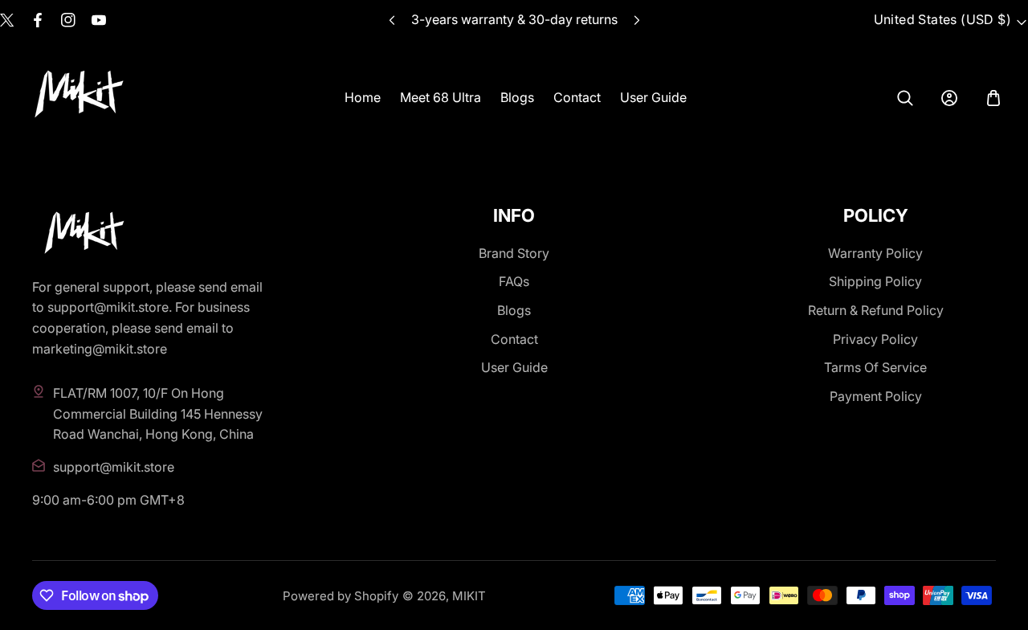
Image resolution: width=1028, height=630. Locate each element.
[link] (905, 98)
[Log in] (949, 98)
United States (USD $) (942, 19)
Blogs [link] (517, 97)
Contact (514, 339)
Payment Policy (876, 396)
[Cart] (993, 98)
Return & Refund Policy (876, 310)
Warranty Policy (875, 253)
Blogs (514, 310)
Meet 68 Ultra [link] (440, 97)
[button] (636, 20)
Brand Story (514, 253)
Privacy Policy (875, 339)
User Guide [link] (653, 97)
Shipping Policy (875, 281)
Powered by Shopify (340, 595)
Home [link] (363, 97)
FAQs (514, 281)
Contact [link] (577, 97)
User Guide (514, 367)
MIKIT (469, 595)
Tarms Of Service (875, 367)
